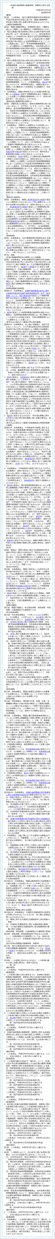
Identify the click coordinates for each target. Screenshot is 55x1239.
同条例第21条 (44, 751)
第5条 (32, 267)
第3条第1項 (32, 200)
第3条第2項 (14, 207)
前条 (43, 200)
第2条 (23, 267)
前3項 (9, 485)
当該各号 (28, 619)
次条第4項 (24, 377)
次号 (12, 622)
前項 (42, 65)
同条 (11, 797)
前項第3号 (36, 869)
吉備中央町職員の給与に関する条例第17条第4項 (28, 293)
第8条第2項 (29, 459)
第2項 (18, 152)
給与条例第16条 (32, 749)
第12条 (13, 1018)
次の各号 (39, 617)
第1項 (44, 82)
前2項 (9, 415)
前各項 (16, 94)
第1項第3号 (23, 869)
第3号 (20, 622)
